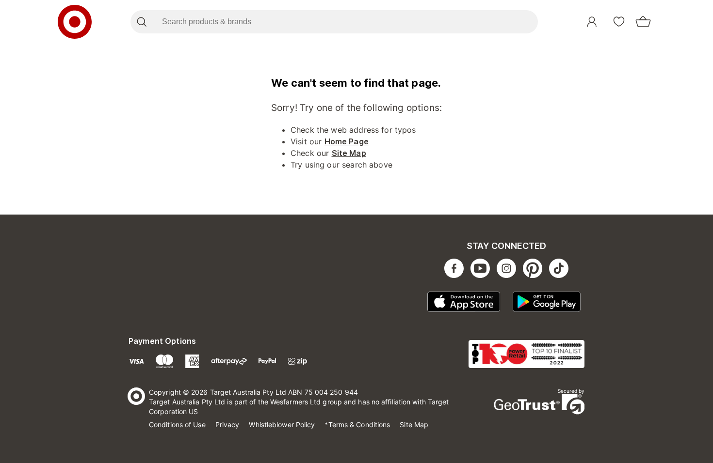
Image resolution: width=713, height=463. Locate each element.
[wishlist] (619, 21)
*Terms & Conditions (357, 424)
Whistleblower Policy (282, 424)
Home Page (346, 141)
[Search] (141, 21)
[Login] (592, 21)
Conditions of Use (177, 424)
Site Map (349, 153)
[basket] (643, 21)
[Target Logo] (75, 22)
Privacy (227, 424)
